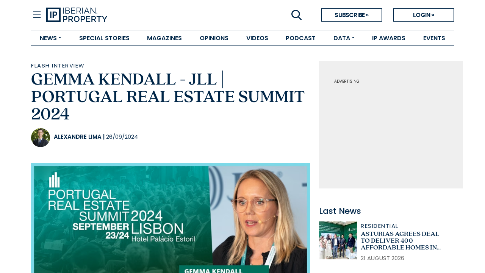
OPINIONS (214, 38)
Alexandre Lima (78, 137)
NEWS (48, 38)
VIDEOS (257, 38)
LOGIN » (423, 15)
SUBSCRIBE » (351, 15)
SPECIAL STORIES (104, 38)
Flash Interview (58, 65)
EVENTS (434, 38)
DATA (341, 38)
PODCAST (301, 38)
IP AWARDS (388, 38)
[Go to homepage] (144, 15)
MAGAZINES (164, 38)
